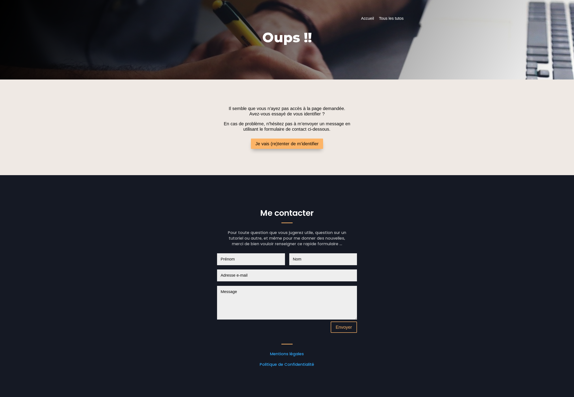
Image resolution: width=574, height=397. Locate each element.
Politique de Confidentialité (287, 364)
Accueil (367, 19)
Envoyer (344, 327)
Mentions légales (287, 354)
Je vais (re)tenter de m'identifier (287, 143)
